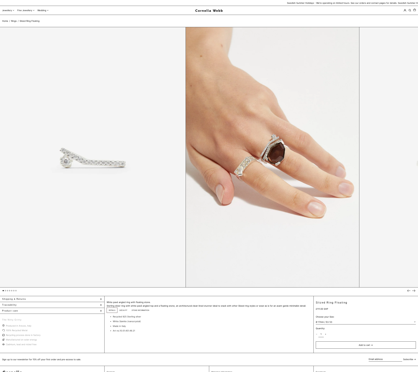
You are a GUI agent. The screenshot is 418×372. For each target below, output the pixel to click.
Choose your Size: (325, 316)
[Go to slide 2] (5, 290)
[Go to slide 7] (15, 290)
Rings (14, 21)
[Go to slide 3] (7, 290)
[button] (414, 10)
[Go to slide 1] (3, 290)
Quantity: (320, 328)
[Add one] (326, 334)
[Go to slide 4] (9, 290)
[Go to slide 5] (11, 290)
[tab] (112, 310)
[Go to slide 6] (13, 290)
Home (5, 21)
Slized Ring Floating (30, 21)
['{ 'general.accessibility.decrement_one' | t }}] (316, 334)
